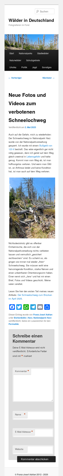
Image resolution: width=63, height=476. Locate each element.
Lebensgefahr (33, 156)
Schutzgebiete (33, 60)
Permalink (14, 324)
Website (19, 449)
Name (20, 414)
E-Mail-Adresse (24, 432)
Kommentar (22, 371)
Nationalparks (25, 53)
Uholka (12, 67)
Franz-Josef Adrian (42, 314)
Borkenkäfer (20, 317)
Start (11, 53)
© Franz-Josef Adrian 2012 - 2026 (31, 474)
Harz (30, 317)
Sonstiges (46, 67)
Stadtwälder (43, 53)
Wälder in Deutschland (31, 20)
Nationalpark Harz (42, 317)
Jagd (34, 67)
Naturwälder (15, 60)
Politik (24, 67)
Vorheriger (15, 77)
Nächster (48, 77)
